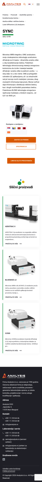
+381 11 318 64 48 (12, 421)
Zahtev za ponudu (21, 140)
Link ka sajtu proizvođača (21, 161)
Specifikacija (21, 146)
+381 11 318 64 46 (12, 418)
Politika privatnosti (9, 471)
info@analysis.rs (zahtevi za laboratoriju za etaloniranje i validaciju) (16, 448)
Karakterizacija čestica (10, 18)
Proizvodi (14, 15)
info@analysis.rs (11, 424)
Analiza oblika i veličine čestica (13, 21)
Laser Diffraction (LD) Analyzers (13, 24)
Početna (5, 15)
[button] (30, 4)
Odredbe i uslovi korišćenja (11, 468)
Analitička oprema (25, 15)
